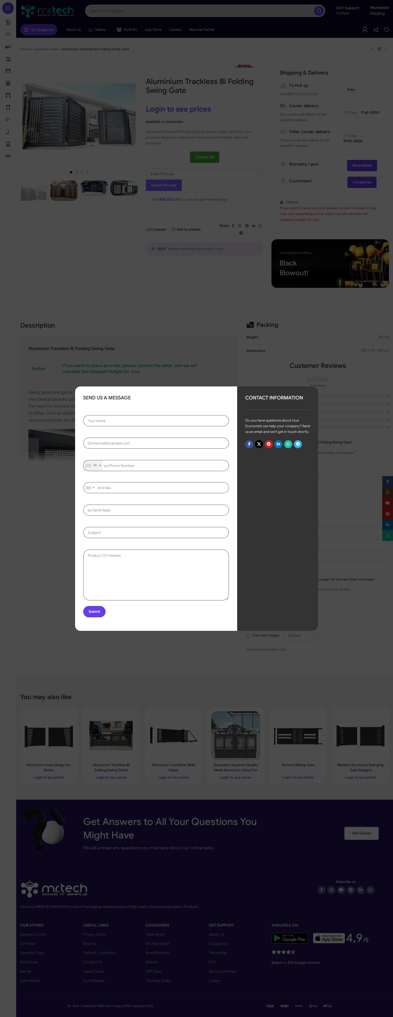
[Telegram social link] (298, 444)
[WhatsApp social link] (288, 444)
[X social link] (259, 444)
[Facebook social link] (249, 444)
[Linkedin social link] (278, 444)
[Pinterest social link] (268, 444)
